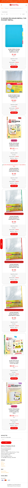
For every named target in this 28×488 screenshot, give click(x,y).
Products (6, 8)
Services (2, 464)
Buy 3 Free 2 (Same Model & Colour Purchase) (14, 213)
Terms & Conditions (5, 472)
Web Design (9, 486)
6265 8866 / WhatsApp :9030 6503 (9, 457)
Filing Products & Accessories (16, 8)
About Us (3, 463)
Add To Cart (14, 66)
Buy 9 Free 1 (14, 140)
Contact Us (3, 466)
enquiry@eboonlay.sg (8, 456)
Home (2, 8)
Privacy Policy (3, 471)
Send (6, 442)
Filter (1, 244)
